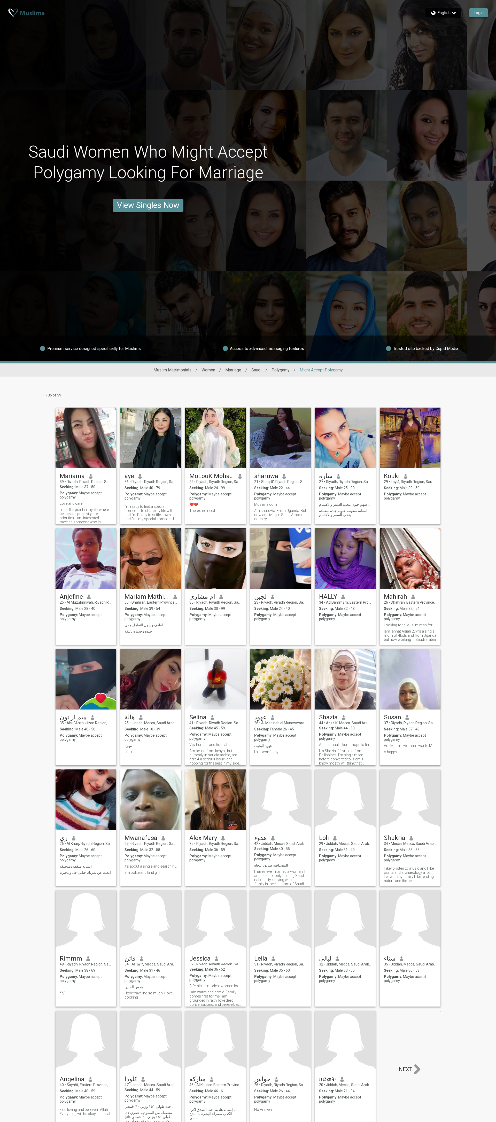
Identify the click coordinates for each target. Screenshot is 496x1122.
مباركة (197, 1079)
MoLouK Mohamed (211, 476)
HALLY (328, 596)
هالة (130, 717)
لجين (260, 596)
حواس (262, 1079)
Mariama (72, 476)
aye (129, 476)
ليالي (325, 958)
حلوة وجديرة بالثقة (138, 631)
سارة (325, 476)
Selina (197, 717)
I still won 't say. (266, 752)
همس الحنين (134, 987)
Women (208, 370)
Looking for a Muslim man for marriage (410, 625)
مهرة (128, 746)
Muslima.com (265, 504)
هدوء (260, 837)
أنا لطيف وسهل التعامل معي (146, 625)
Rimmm (71, 958)
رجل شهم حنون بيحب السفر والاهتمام (345, 504)
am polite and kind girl (142, 872)
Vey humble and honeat (208, 745)
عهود (260, 717)
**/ (62, 993)
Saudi (256, 370)
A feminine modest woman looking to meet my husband (215, 986)
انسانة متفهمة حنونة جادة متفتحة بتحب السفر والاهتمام (343, 513)
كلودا (131, 1079)
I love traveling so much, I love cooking (149, 995)
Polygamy (281, 370)
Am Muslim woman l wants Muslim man (410, 746)
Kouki (392, 476)
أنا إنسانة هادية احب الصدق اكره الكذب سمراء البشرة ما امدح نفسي (213, 1114)
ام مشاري (202, 596)
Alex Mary (203, 837)
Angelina (72, 1079)
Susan (392, 717)
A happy (390, 752)
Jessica (200, 958)
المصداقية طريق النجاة (271, 865)
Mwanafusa (141, 837)
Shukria (394, 837)
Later (129, 752)
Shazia (328, 717)
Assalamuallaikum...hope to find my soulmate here (345, 745)
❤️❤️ (193, 504)
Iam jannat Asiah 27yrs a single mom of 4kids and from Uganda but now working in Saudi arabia (410, 635)
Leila (260, 958)
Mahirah (395, 596)
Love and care (71, 503)
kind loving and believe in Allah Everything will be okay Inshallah (85, 1112)
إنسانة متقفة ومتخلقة (76, 866)
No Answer (263, 1110)
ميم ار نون (73, 717)
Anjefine (71, 596)
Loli (324, 837)
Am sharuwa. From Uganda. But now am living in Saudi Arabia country (280, 515)
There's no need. (202, 511)
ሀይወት (327, 1079)
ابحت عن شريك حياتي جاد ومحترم (85, 872)
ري (64, 837)
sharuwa (266, 476)
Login (479, 12)
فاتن (130, 958)
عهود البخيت (263, 746)
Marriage (233, 370)
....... (62, 987)
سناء (390, 958)
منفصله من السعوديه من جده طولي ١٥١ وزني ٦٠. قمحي (151, 1106)
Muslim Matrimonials (172, 370)
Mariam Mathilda (147, 596)
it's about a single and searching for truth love (151, 866)
